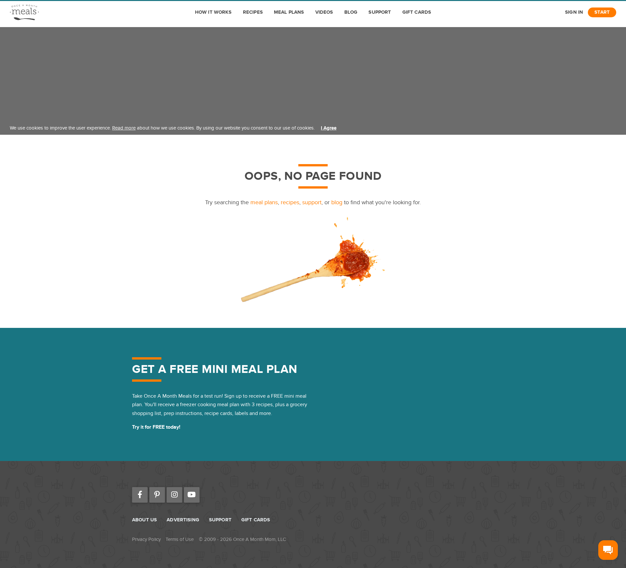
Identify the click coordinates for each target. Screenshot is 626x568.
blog (336, 202)
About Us (144, 520)
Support (379, 12)
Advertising (183, 520)
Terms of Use (180, 539)
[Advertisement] (313, 72)
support (311, 202)
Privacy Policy (146, 539)
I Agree (328, 128)
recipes (290, 202)
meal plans (264, 202)
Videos (324, 12)
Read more (124, 128)
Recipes (253, 12)
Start (602, 12)
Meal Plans (289, 12)
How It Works (213, 12)
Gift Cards (416, 12)
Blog (351, 12)
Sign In (574, 12)
